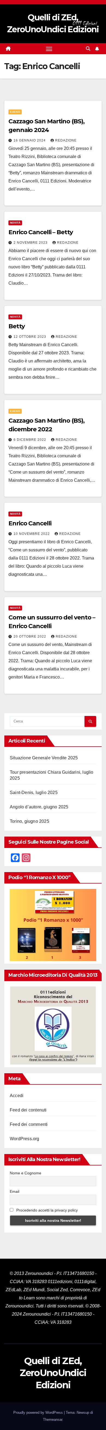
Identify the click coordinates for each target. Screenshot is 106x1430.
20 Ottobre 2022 (30, 636)
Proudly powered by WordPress (38, 1412)
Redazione (66, 140)
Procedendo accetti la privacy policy (46, 1210)
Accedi (16, 1095)
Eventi (15, 111)
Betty (16, 326)
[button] (88, 48)
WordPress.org (24, 1138)
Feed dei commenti (29, 1124)
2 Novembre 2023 (31, 243)
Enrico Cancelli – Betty (40, 232)
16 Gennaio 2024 (30, 140)
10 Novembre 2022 (32, 534)
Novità (15, 222)
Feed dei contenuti (28, 1110)
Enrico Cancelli (29, 523)
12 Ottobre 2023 (30, 337)
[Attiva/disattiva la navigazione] (49, 49)
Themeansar (52, 1420)
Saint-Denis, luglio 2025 (34, 792)
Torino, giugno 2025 (29, 821)
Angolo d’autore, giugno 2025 (39, 807)
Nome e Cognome (25, 1173)
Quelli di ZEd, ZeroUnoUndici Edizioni (53, 1372)
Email (14, 1191)
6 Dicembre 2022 (30, 440)
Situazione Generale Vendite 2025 (44, 758)
